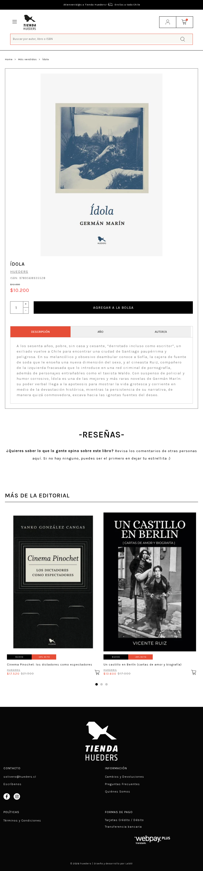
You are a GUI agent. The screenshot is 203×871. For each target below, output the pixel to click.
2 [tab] (101, 684)
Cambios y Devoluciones (124, 776)
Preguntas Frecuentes (122, 784)
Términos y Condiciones (22, 820)
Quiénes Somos (117, 791)
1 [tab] (96, 684)
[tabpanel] (53, 592)
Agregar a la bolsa (113, 307)
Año (100, 331)
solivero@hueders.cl (19, 776)
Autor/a (161, 331)
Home (9, 59)
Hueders (19, 271)
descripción (40, 331)
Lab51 (129, 863)
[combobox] (101, 39)
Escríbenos (12, 784)
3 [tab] (106, 684)
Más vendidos (27, 59)
